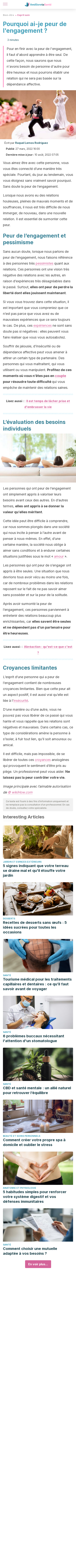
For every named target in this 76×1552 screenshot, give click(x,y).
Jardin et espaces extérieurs (22, 861)
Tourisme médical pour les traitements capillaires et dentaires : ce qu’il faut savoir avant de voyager (37, 984)
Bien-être (8, 15)
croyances (43, 760)
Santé (7, 975)
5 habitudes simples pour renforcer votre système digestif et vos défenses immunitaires (34, 1197)
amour (59, 556)
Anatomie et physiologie (19, 1188)
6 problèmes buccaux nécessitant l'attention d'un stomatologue (33, 1038)
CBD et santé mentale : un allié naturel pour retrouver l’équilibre (37, 1090)
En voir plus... (38, 1264)
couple (60, 376)
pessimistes (44, 263)
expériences (42, 325)
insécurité (20, 701)
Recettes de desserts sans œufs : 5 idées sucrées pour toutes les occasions (35, 927)
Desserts (9, 918)
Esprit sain (23, 15)
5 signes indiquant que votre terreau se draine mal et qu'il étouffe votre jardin (35, 871)
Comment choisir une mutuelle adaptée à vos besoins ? (30, 1251)
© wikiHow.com (20, 792)
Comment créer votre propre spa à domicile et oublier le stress (34, 1142)
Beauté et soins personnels (21, 1136)
